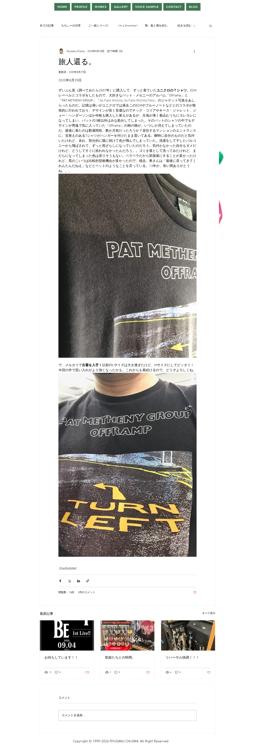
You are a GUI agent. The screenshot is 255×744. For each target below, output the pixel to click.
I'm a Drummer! (127, 25)
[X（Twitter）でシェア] (69, 581)
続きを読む (185, 25)
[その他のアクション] (194, 51)
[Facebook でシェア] (60, 581)
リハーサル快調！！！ (182, 658)
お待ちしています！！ (61, 658)
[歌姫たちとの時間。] (128, 635)
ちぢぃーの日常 (71, 25)
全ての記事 (47, 25)
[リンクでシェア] (87, 581)
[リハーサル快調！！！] (188, 635)
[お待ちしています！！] (67, 635)
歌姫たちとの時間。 (120, 658)
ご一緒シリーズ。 (99, 25)
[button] (210, 25)
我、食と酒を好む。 (157, 25)
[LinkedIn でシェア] (78, 581)
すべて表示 (208, 613)
